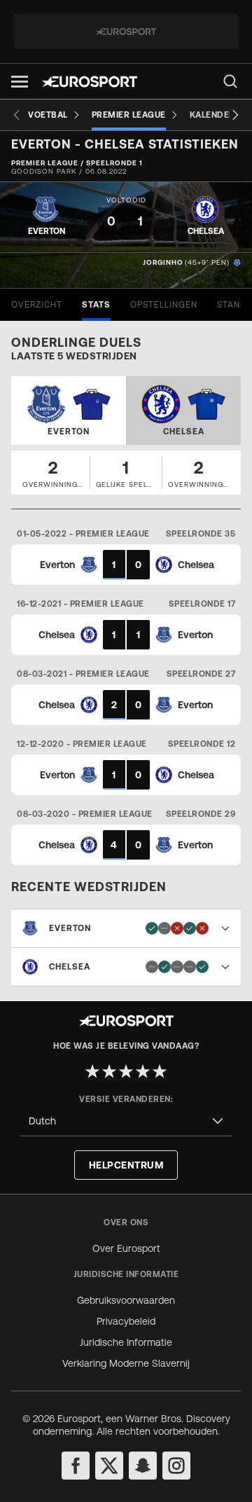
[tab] (36, 305)
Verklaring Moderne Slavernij (126, 1363)
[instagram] (176, 1466)
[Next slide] (235, 114)
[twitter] (109, 1466)
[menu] (230, 81)
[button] (19, 82)
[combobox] (126, 1121)
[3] (126, 1071)
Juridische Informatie (126, 1342)
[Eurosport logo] (89, 82)
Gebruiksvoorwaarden (126, 1300)
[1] (92, 1071)
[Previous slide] (16, 114)
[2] (109, 1071)
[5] (159, 1071)
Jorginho (163, 262)
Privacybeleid (126, 1321)
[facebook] (76, 1466)
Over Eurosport (126, 1248)
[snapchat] (143, 1466)
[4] (142, 1071)
